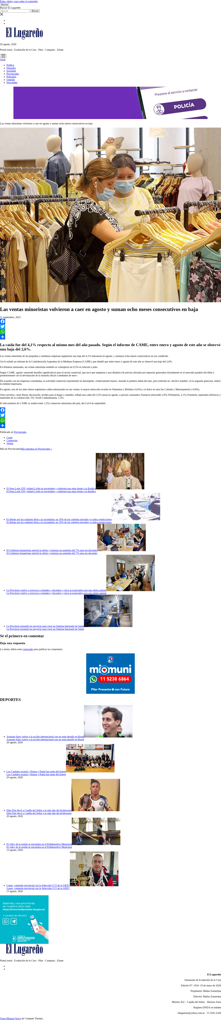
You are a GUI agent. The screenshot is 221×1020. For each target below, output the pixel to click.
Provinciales (12, 73)
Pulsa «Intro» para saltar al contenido (19, 1)
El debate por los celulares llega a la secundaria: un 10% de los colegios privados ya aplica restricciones (59, 519)
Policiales (11, 76)
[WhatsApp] (110, 331)
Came (9, 437)
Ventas (9, 443)
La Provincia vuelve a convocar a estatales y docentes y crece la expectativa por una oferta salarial (56, 590)
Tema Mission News (10, 1018)
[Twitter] (110, 326)
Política (10, 65)
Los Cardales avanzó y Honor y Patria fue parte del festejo (36, 771)
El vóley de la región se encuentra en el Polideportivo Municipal (39, 844)
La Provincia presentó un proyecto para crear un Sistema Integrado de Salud (45, 626)
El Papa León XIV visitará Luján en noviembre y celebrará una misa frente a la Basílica (51, 488)
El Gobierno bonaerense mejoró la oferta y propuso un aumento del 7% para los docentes (51, 550)
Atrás (3, 59)
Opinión (10, 79)
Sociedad (11, 71)
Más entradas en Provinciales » (36, 448)
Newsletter (11, 82)
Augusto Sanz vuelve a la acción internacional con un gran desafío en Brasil (45, 736)
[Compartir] (110, 336)
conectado (28, 649)
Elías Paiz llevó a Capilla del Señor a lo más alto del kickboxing (39, 810)
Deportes (11, 68)
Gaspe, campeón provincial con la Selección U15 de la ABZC (38, 885)
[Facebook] (110, 321)
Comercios (11, 440)
